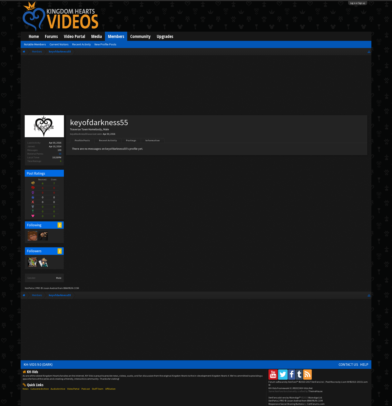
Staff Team (97, 388)
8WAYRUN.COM (71, 288)
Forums (51, 36)
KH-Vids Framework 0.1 (290, 388)
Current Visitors (59, 44)
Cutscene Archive (39, 388)
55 (60, 153)
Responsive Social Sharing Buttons (286, 403)
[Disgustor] (32, 236)
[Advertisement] (196, 86)
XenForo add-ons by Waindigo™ (284, 397)
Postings (131, 140)
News (25, 388)
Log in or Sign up (357, 3)
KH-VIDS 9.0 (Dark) (38, 364)
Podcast (85, 388)
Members (116, 36)
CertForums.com (316, 403)
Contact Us (348, 364)
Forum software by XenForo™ (296, 381)
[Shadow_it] (32, 262)
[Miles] (43, 236)
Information (152, 140)
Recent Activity (108, 140)
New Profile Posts (105, 44)
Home (34, 36)
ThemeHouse (315, 391)
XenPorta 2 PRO (32, 288)
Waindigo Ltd (315, 397)
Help (364, 364)
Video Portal (74, 36)
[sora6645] (43, 262)
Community (140, 36)
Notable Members (35, 44)
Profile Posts (82, 140)
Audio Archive (58, 388)
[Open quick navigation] (369, 51)
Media (96, 36)
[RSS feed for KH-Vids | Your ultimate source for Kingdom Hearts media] (307, 374)
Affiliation (110, 388)
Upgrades (165, 36)
